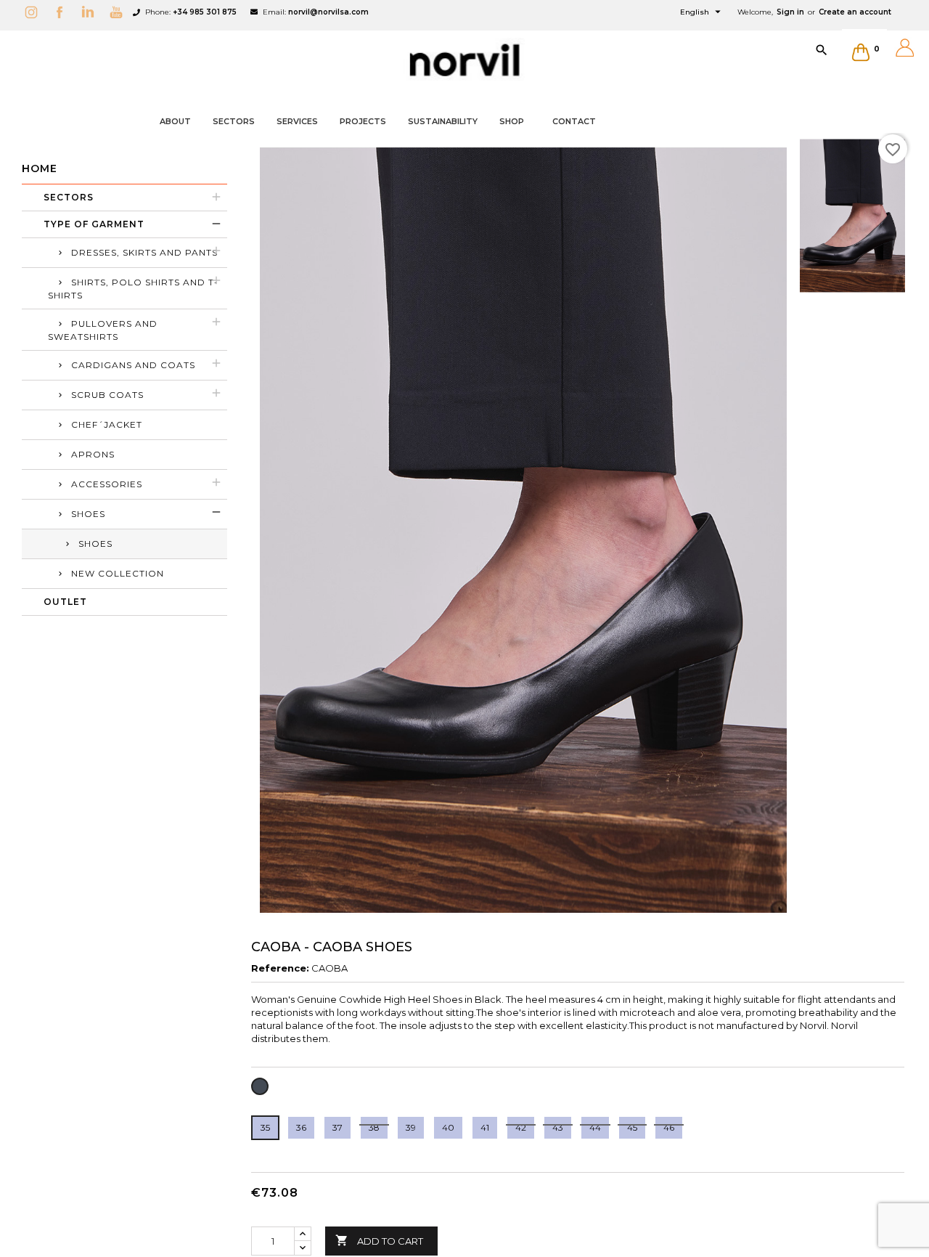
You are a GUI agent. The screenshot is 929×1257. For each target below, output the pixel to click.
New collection (117, 573)
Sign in (790, 12)
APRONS (93, 454)
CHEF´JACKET (106, 424)
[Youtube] (120, 12)
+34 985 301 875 (205, 12)
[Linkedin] (91, 12)
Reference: (280, 968)
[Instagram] (35, 12)
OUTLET (65, 601)
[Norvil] (464, 60)
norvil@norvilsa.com (328, 12)
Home (39, 168)
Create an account (855, 12)
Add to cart (379, 1240)
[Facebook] (63, 12)
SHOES (95, 543)
